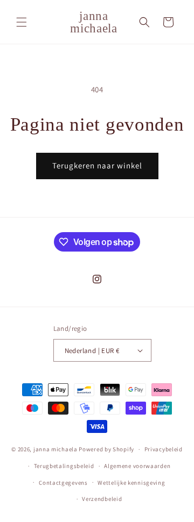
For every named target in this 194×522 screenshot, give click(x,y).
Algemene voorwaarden (137, 466)
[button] (21, 22)
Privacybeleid (163, 449)
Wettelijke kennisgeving (131, 482)
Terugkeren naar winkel (97, 165)
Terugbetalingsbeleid (64, 466)
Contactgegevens (63, 482)
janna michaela (55, 449)
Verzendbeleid (102, 499)
